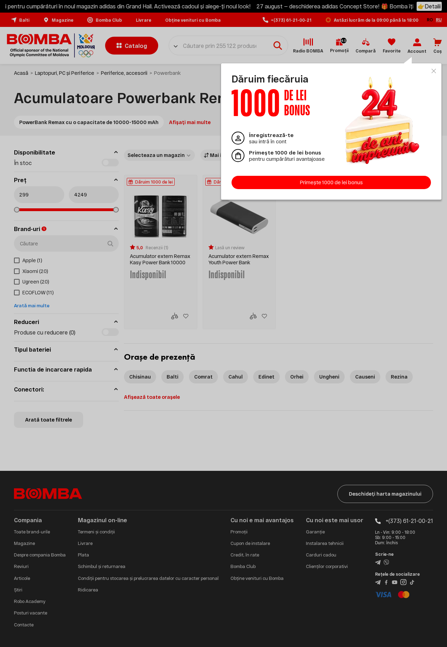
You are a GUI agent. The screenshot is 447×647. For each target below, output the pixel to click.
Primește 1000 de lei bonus (331, 182)
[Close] (434, 71)
